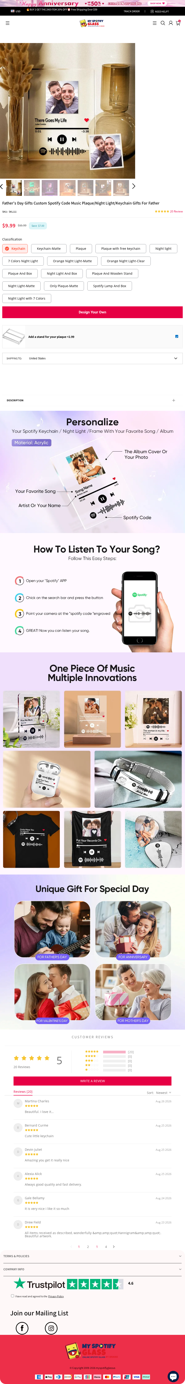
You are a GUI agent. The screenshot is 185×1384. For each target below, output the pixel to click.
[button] (8, 23)
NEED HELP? (162, 11)
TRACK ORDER (132, 11)
